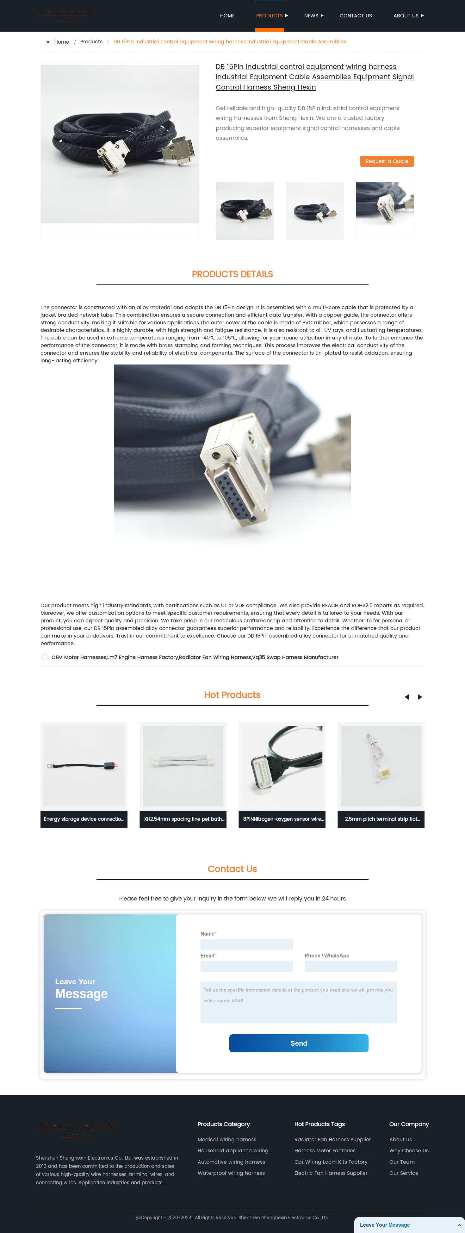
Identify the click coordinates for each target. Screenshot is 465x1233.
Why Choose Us (409, 1151)
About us (406, 16)
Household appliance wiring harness (233, 1151)
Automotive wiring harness (231, 1162)
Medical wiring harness (227, 1139)
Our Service (403, 1173)
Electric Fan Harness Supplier (331, 1173)
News (311, 16)
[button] (407, 697)
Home (227, 16)
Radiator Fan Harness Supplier (332, 1139)
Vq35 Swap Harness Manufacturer (295, 657)
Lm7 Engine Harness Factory (142, 657)
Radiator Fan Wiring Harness (215, 657)
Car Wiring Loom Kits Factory (331, 1162)
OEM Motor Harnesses (79, 657)
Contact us (356, 16)
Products (269, 16)
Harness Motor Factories (325, 1151)
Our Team (402, 1162)
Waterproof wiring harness (231, 1173)
